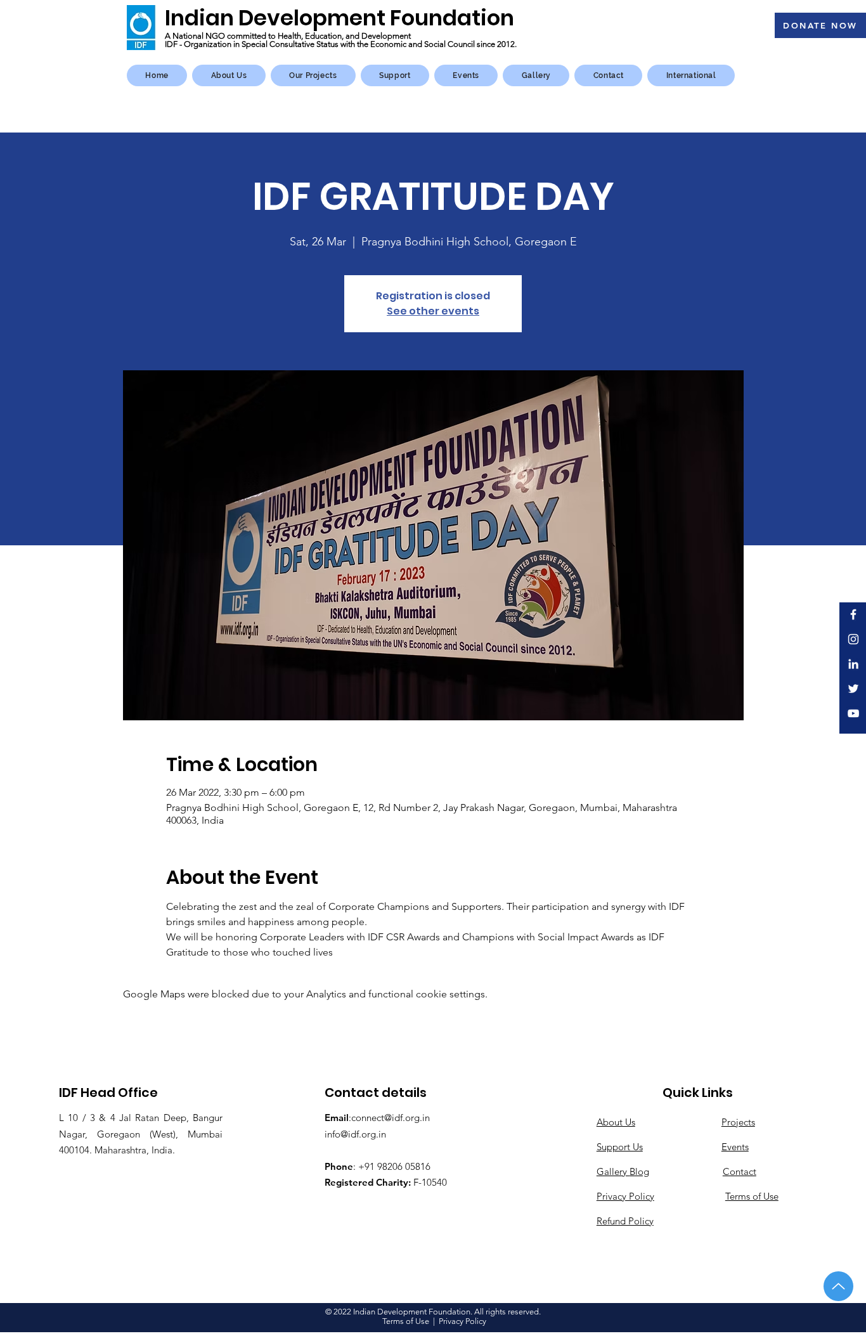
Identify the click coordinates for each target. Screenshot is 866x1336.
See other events (433, 311)
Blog (639, 1171)
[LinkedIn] (853, 664)
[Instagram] (853, 639)
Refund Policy (625, 1221)
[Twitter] (853, 689)
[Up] (838, 1286)
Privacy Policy (625, 1196)
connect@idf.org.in (390, 1118)
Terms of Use (405, 1321)
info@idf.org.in (355, 1134)
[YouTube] (853, 713)
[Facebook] (853, 614)
